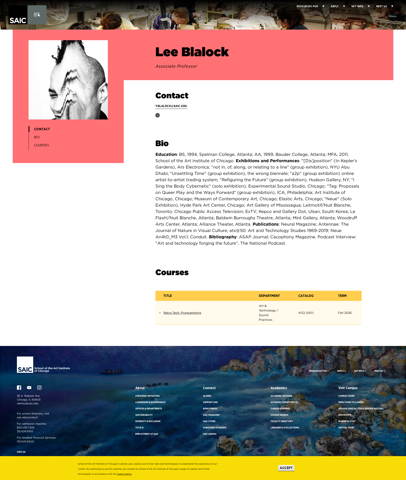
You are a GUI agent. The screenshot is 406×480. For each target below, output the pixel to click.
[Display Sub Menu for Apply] (342, 6)
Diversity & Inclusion (147, 421)
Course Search (279, 414)
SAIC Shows (209, 433)
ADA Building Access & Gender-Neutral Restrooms (361, 411)
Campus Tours (346, 395)
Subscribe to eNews (214, 427)
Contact (42, 129)
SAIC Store (209, 421)
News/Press (210, 408)
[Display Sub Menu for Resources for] (321, 6)
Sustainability (144, 414)
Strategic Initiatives (147, 395)
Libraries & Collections (285, 427)
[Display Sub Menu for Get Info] (366, 6)
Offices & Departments (148, 408)
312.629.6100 (25, 431)
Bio (37, 137)
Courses (41, 145)
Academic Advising (281, 395)
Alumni (207, 395)
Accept (286, 468)
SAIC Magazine (211, 414)
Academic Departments (284, 402)
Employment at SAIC (146, 433)
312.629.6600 (25, 441)
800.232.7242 (25, 427)
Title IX (139, 427)
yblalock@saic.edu (171, 106)
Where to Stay (346, 421)
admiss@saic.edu (27, 403)
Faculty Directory (282, 421)
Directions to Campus (351, 402)
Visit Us (21, 451)
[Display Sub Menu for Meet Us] (390, 6)
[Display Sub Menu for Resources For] (328, 371)
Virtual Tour (346, 427)
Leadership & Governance (150, 402)
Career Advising (280, 408)
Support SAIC (210, 402)
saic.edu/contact (27, 417)
